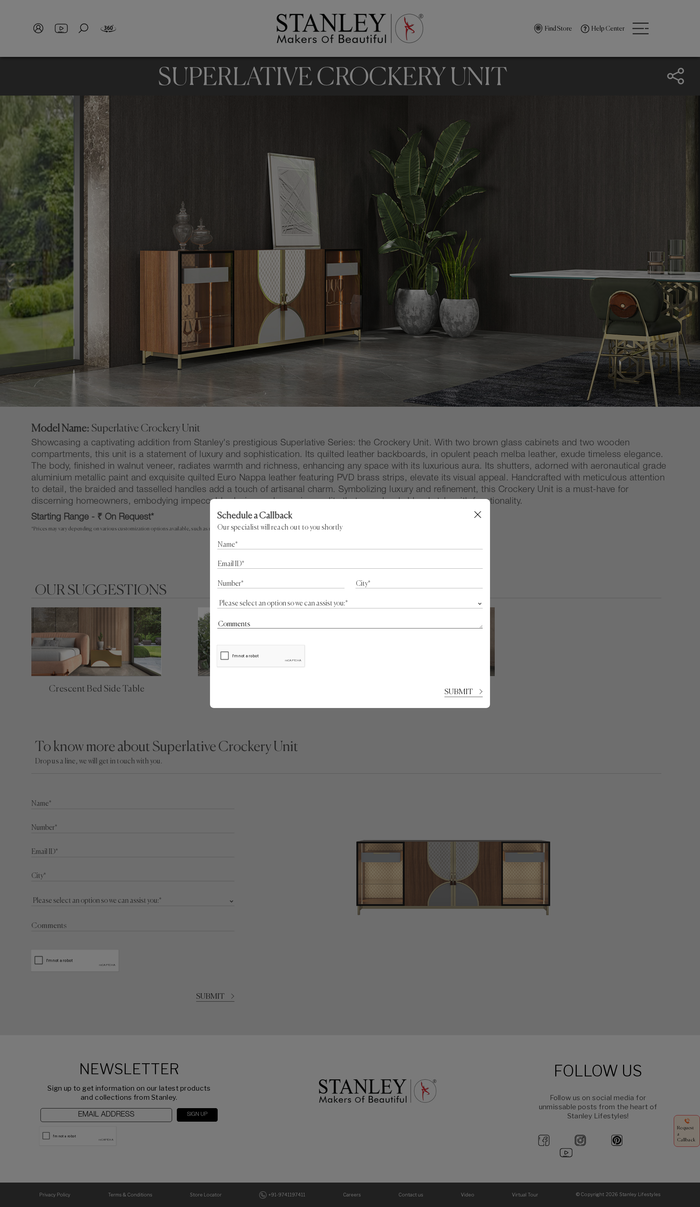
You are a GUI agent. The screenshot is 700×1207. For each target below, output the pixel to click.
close (478, 514)
